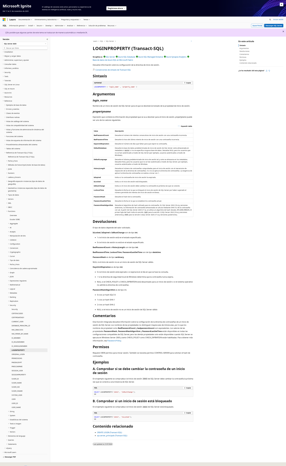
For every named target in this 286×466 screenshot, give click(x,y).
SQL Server (110, 41)
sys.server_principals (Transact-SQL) (112, 435)
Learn (95, 41)
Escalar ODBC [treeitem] (15, 219)
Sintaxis (243, 45)
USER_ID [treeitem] (15, 403)
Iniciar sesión (278, 19)
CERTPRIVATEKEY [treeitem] (18, 317)
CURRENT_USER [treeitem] (17, 322)
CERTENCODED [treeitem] (17, 313)
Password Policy (114, 340)
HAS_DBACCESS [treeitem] (17, 330)
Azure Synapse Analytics (176, 57)
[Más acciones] (191, 41)
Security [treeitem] (15, 309)
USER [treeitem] (14, 399)
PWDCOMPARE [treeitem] (17, 366)
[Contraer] (47, 39)
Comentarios (244, 54)
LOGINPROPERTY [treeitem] (18, 350)
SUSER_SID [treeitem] (16, 387)
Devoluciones (244, 51)
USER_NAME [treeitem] (16, 407)
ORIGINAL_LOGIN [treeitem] (18, 354)
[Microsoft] (4, 19)
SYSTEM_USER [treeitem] (17, 395)
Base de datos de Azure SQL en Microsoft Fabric (113, 60)
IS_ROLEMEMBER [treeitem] (18, 342)
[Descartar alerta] (281, 4)
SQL (101, 41)
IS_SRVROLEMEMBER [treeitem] (19, 346)
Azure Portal (257, 26)
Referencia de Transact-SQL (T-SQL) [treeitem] (21, 157)
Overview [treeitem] (13, 215)
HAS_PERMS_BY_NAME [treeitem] (20, 334)
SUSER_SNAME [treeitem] (17, 391)
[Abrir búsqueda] (270, 20)
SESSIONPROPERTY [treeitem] (19, 375)
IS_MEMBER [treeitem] (16, 338)
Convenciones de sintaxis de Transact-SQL (113, 70)
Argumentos (244, 48)
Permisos (243, 57)
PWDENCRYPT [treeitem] (17, 362)
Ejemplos (243, 60)
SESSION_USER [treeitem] (17, 371)
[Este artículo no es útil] (269, 70)
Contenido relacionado (248, 63)
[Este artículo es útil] (266, 70)
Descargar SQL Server (274, 26)
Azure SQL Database (126, 57)
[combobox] (25, 43)
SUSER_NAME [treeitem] (17, 383)
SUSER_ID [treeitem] (15, 379)
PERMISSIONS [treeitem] (17, 358)
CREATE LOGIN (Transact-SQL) (109, 432)
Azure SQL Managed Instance (150, 57)
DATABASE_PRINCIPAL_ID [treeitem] (21, 326)
